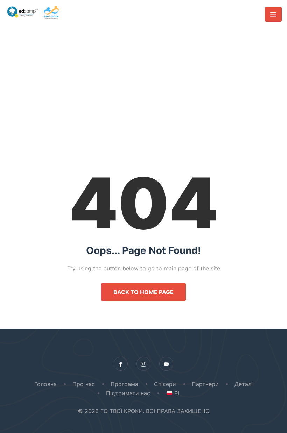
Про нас (83, 384)
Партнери (205, 384)
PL (177, 393)
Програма (124, 384)
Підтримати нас (128, 393)
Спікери (165, 384)
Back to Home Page (143, 292)
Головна (45, 384)
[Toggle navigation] (273, 14)
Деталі (243, 384)
